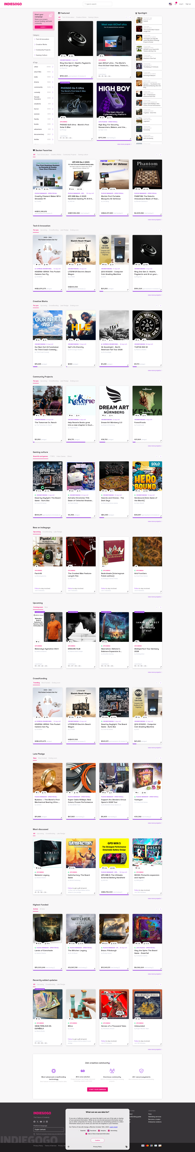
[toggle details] (92, 78)
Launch (43, 27)
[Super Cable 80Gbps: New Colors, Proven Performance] (81, 778)
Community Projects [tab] (69, 154)
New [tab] (46, 607)
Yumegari (138, 799)
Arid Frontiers (140, 573)
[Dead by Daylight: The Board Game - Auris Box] (47, 476)
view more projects (124, 144)
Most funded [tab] (46, 683)
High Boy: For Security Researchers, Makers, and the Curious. (112, 127)
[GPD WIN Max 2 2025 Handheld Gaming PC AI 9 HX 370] (81, 174)
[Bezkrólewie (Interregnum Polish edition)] (114, 551)
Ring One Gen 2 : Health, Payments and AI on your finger (145, 274)
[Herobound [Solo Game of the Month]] (147, 476)
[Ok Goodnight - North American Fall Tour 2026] (114, 325)
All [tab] (59, 17)
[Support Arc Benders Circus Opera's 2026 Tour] (114, 778)
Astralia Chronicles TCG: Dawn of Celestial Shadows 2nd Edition (80, 500)
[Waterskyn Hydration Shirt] (47, 627)
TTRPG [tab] (52, 456)
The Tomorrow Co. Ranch (46, 422)
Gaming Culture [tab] (93, 17)
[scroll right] (130, 17)
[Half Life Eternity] (81, 325)
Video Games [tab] (61, 456)
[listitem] (43, 66)
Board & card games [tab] (40, 456)
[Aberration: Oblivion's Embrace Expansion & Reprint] (114, 627)
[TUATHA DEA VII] (147, 325)
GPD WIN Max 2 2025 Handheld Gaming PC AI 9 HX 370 (80, 198)
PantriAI (38, 573)
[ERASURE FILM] (81, 627)
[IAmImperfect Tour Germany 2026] (147, 627)
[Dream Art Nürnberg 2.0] (114, 400)
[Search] (85, 4)
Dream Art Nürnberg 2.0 (111, 422)
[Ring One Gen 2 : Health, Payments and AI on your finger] (75, 38)
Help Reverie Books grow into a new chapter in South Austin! (80, 425)
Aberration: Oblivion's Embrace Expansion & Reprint (110, 651)
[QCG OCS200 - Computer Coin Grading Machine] (114, 250)
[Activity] (175, 4)
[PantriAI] (47, 551)
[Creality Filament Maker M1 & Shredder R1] (47, 174)
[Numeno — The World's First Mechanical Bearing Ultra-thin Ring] (47, 778)
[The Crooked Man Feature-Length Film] (81, 551)
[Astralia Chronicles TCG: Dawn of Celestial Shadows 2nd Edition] (81, 476)
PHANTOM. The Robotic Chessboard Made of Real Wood (146, 198)
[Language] (170, 4)
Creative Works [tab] (81, 17)
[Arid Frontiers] (147, 551)
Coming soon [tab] (38, 607)
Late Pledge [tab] (64, 230)
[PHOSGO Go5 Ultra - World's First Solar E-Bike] (75, 100)
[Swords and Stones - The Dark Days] (114, 476)
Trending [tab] (36, 683)
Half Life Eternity (76, 347)
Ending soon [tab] (74, 230)
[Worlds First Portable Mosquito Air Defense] (114, 174)
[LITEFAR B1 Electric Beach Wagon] (81, 250)
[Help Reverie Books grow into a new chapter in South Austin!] (81, 400)
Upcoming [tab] (43, 230)
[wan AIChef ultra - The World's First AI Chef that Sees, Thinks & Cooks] (114, 38)
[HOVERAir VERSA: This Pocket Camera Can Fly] (47, 250)
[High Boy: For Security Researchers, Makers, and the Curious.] (114, 100)
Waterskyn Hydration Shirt (47, 649)
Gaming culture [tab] (83, 154)
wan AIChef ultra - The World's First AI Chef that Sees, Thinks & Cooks (113, 65)
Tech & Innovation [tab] (68, 17)
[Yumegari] (147, 778)
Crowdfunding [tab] (53, 230)
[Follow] (36, 566)
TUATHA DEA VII (141, 347)
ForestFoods (140, 422)
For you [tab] (35, 230)
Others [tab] (69, 456)
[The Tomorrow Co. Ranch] (47, 400)
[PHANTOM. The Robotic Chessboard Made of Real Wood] (147, 174)
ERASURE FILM (74, 649)
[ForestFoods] (147, 400)
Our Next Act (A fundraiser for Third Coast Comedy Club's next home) (47, 349)
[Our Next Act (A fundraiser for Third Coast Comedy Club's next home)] (47, 325)
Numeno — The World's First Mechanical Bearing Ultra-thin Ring (47, 802)
